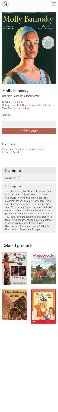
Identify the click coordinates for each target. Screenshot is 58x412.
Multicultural (23, 108)
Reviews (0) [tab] (12, 178)
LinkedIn (6, 152)
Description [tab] (13, 171)
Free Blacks (8, 108)
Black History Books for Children (32, 105)
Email (16, 152)
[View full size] (6, 16)
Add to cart (29, 131)
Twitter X (19, 149)
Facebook (7, 149)
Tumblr (41, 149)
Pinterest (31, 149)
